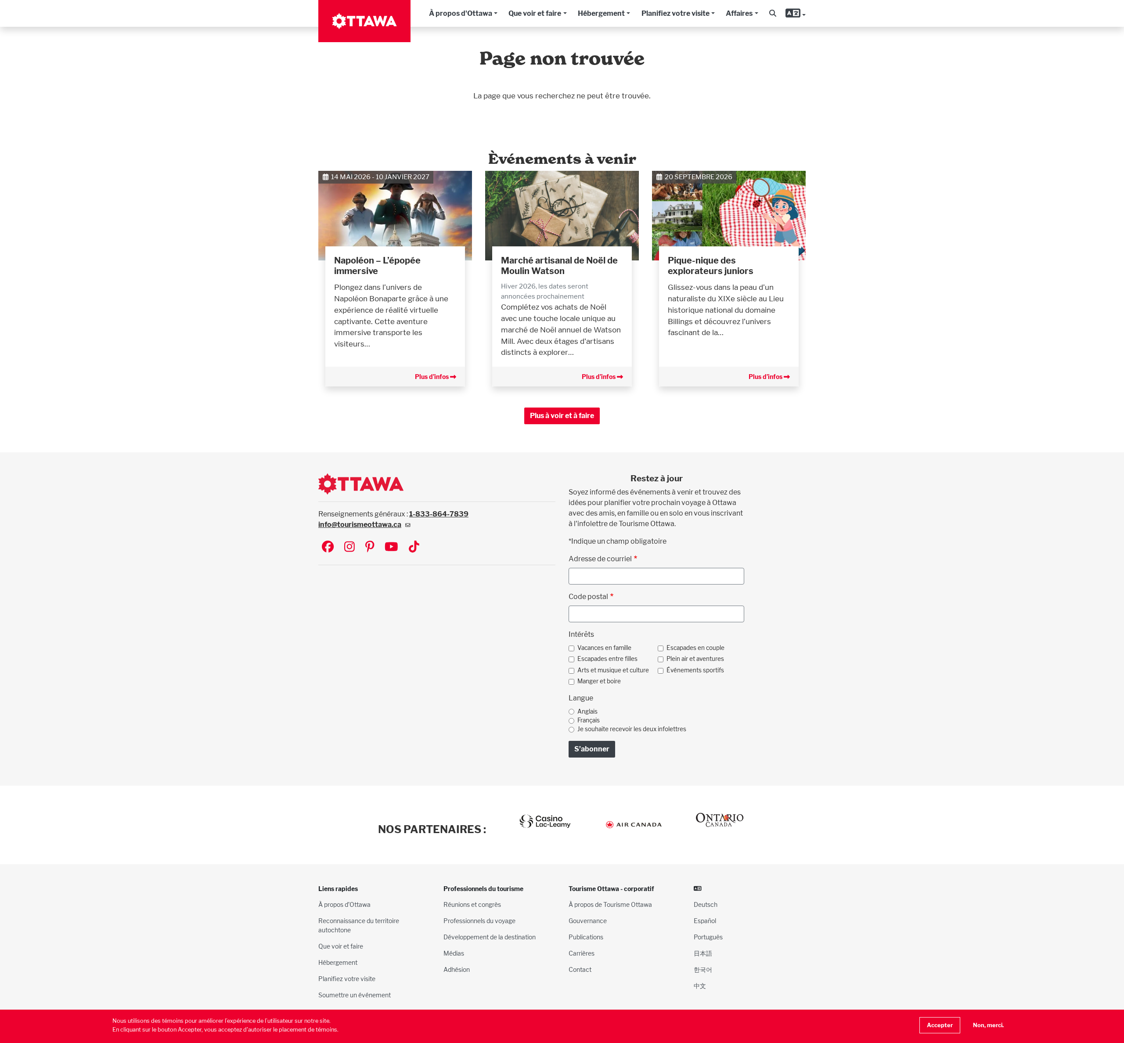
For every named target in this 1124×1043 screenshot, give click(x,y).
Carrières (581, 953)
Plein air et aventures (695, 658)
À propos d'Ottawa (460, 13)
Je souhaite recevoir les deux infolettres (631, 729)
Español (705, 920)
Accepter (940, 1025)
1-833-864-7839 (438, 514)
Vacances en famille (604, 647)
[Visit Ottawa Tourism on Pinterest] (370, 547)
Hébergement (601, 13)
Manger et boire (599, 681)
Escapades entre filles (607, 658)
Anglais (587, 711)
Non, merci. (988, 1025)
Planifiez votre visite (675, 13)
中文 (700, 985)
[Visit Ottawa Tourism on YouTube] (391, 547)
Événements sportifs (695, 670)
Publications (586, 937)
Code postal (588, 596)
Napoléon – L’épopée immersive (377, 265)
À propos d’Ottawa (344, 904)
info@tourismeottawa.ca (359, 524)
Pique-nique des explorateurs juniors (710, 265)
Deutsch (705, 904)
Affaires (739, 13)
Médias (453, 953)
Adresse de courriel (600, 559)
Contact (580, 969)
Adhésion (456, 969)
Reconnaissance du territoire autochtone (358, 925)
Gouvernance (588, 920)
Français (588, 720)
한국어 (703, 969)
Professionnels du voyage (479, 920)
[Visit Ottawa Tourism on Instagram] (349, 547)
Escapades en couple (695, 647)
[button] (773, 13)
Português (708, 937)
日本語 (703, 953)
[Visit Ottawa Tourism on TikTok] (414, 547)
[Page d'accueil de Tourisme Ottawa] (364, 21)
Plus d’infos (432, 376)
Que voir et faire (534, 13)
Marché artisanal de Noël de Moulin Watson (559, 265)
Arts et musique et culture (613, 670)
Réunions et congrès (472, 904)
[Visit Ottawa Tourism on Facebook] (327, 547)
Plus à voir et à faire (562, 415)
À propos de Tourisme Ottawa (610, 904)
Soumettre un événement (354, 995)
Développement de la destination (489, 937)
